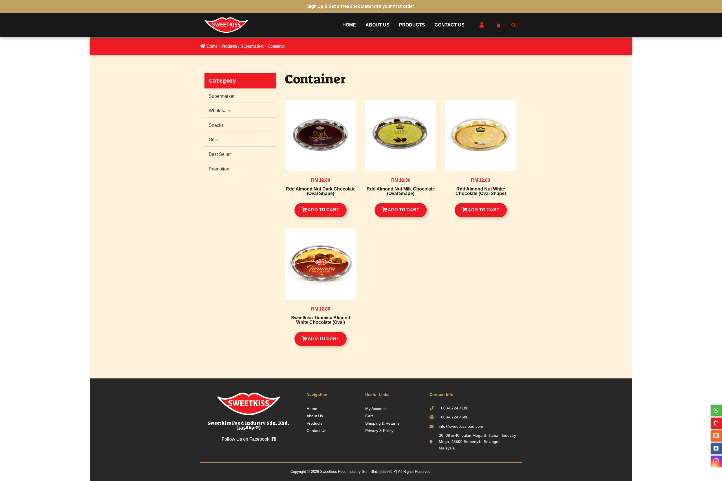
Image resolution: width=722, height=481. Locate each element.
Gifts (213, 139)
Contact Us (450, 25)
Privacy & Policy (379, 430)
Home (349, 25)
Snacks (216, 125)
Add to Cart (323, 209)
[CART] (498, 25)
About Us (377, 25)
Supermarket (221, 96)
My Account (375, 408)
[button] (514, 25)
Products (412, 25)
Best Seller (220, 154)
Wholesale (219, 110)
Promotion (219, 169)
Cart (369, 416)
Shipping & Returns (382, 423)
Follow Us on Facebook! (247, 439)
